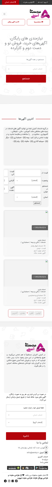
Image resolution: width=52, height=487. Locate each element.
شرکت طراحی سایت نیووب (27, 478)
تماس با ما (44, 462)
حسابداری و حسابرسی (35, 295)
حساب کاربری (43, 456)
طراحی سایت (14, 475)
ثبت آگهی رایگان (13, 22)
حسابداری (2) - (15, 137)
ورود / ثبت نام (42, 2)
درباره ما (45, 459)
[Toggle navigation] (4, 14)
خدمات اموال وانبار (37, 246)
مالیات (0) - (24, 141)
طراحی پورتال (43, 478)
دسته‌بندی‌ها (38, 22)
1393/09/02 (39, 227)
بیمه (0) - (25, 137)
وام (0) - (16, 141)
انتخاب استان (10, 2)
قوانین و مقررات (28, 2)
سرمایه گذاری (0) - (36, 141)
